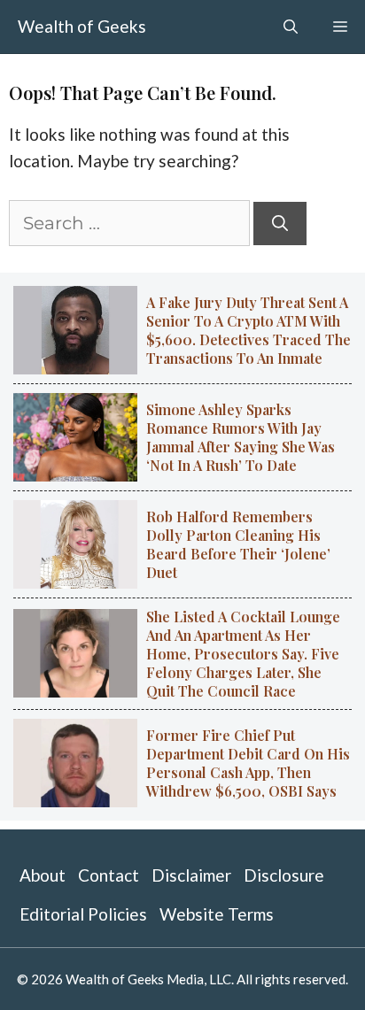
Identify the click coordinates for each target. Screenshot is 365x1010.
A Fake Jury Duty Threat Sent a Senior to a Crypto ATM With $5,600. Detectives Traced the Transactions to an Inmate (248, 330)
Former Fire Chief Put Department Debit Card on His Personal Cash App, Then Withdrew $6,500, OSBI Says (248, 763)
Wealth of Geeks (82, 26)
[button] (290, 26)
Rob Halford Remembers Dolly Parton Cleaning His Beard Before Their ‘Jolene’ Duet (238, 544)
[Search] (280, 223)
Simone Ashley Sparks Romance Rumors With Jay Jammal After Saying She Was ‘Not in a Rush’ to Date (240, 437)
